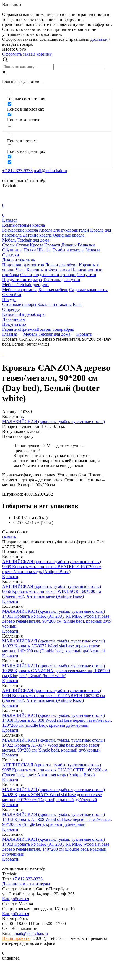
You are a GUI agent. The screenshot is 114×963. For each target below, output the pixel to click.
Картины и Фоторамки (48, 269)
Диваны (69, 245)
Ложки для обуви (61, 264)
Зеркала (93, 250)
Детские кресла (37, 235)
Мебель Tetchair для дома (25, 240)
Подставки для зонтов (23, 264)
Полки (30, 250)
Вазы (77, 304)
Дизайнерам (13, 319)
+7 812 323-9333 (17, 170)
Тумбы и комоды (68, 250)
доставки (99, 39)
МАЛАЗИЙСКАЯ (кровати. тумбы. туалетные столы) (53, 421)
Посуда (9, 299)
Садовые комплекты (88, 289)
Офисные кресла (68, 235)
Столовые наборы (19, 304)
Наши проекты (16, 938)
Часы (20, 269)
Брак (69, 329)
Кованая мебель (53, 289)
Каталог (9, 220)
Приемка (28, 329)
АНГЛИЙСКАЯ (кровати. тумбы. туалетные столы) (51, 561)
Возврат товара (51, 329)
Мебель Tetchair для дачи (25, 284)
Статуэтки (86, 274)
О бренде (11, 309)
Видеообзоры (32, 314)
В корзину (42, 54)
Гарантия (11, 329)
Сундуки (10, 255)
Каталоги (11, 314)
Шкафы (44, 250)
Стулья (22, 245)
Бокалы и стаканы (54, 304)
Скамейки (11, 294)
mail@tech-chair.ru (50, 170)
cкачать (9, 537)
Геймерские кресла (20, 230)
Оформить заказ (17, 54)
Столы (8, 245)
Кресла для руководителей (64, 230)
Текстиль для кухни (61, 279)
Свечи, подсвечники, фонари (48, 274)
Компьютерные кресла (23, 225)
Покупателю (14, 324)
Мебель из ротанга (19, 289)
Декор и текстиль (18, 259)
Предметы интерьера (22, 279)
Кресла (36, 245)
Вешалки (86, 245)
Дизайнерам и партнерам (26, 883)
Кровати (52, 245)
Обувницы (12, 250)
